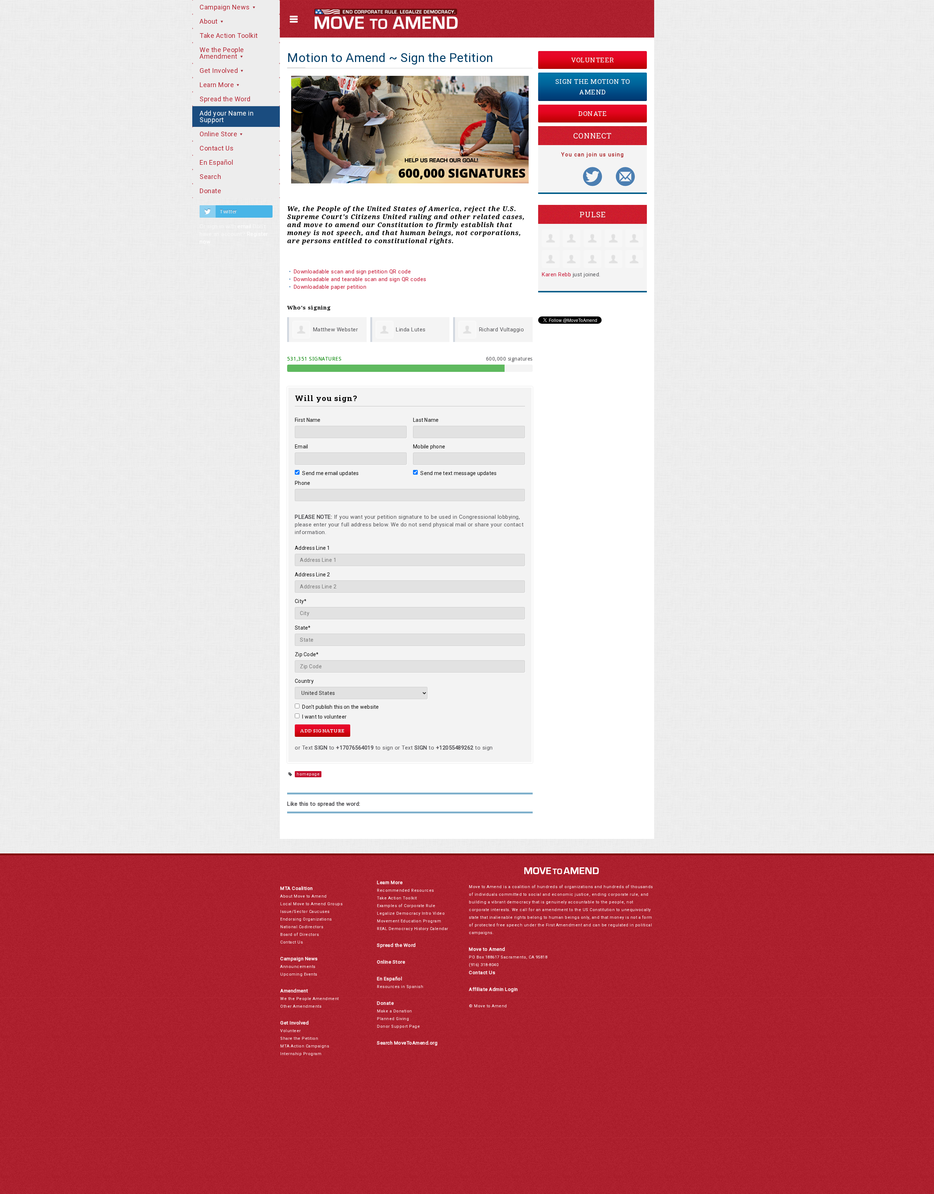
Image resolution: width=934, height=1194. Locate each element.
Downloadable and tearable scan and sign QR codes (360, 279)
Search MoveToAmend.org (407, 1043)
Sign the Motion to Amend (592, 86)
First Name (308, 420)
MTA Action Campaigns (304, 1046)
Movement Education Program (409, 921)
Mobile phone (429, 447)
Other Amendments (300, 1006)
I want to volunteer (324, 717)
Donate (210, 191)
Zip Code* (307, 654)
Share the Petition (299, 1038)
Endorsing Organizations (306, 919)
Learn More (218, 85)
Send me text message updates (458, 473)
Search (210, 176)
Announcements (298, 966)
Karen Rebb (556, 274)
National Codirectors (301, 927)
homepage (308, 774)
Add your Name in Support (227, 116)
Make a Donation (394, 1011)
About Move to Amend (303, 896)
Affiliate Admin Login (493, 989)
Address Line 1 (312, 548)
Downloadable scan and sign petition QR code (352, 271)
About (209, 21)
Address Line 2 (312, 574)
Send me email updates (330, 473)
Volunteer (592, 59)
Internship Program (300, 1053)
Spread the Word (225, 99)
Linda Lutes (411, 329)
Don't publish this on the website (340, 707)
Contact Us (217, 148)
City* (300, 601)
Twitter (228, 211)
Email (301, 447)
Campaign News (225, 7)
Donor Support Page (398, 1026)
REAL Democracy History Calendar (412, 928)
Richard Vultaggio (501, 329)
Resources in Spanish (400, 986)
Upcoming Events (298, 974)
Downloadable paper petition (331, 287)
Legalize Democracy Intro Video (411, 913)
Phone (302, 483)
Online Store (219, 134)
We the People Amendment (222, 53)
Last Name (426, 420)
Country (304, 681)
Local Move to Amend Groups (311, 904)
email (244, 226)
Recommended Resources (405, 890)
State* (303, 628)
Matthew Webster (335, 329)
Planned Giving (393, 1018)
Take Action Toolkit (229, 35)
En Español (216, 162)
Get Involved (220, 70)
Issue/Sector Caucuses (305, 911)
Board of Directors (299, 934)
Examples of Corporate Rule (406, 905)
